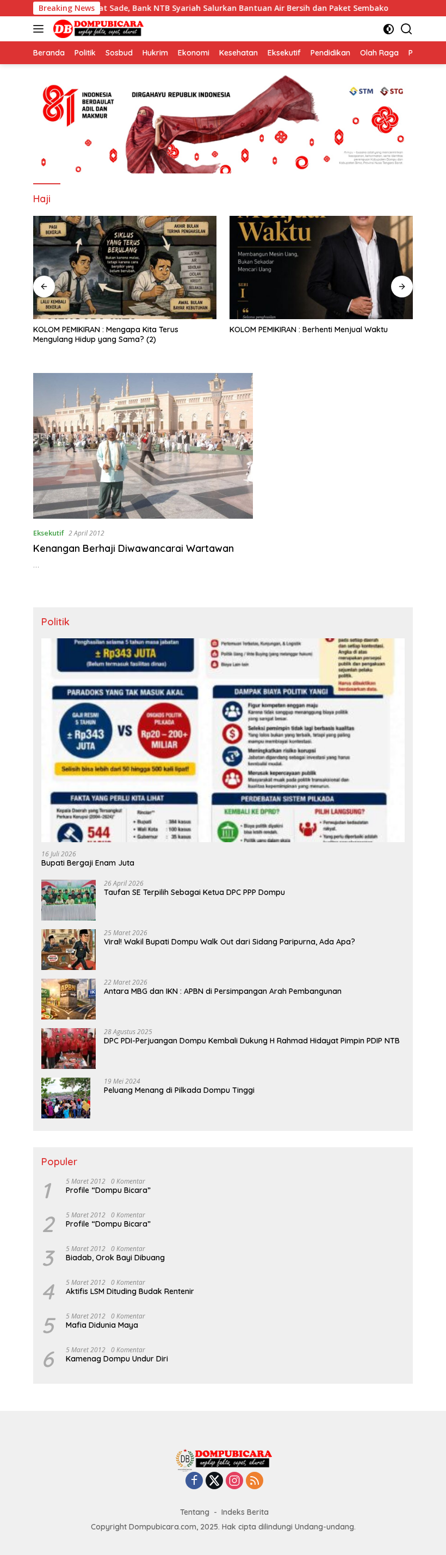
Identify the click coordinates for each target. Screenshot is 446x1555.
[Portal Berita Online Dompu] (97, 29)
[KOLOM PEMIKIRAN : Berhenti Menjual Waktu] (321, 267)
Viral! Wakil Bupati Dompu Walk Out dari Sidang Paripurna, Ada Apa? (229, 942)
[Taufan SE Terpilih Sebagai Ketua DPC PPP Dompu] (68, 900)
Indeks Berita (245, 1512)
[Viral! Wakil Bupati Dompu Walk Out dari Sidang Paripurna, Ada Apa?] (68, 949)
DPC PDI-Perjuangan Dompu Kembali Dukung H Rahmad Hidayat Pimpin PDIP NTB (252, 1041)
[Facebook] (194, 1481)
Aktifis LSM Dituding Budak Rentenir (130, 1291)
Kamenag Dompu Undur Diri (117, 1359)
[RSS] (254, 1481)
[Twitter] (214, 1481)
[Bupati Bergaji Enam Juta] (223, 740)
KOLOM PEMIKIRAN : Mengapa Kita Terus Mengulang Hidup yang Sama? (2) (105, 334)
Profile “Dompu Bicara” (108, 1190)
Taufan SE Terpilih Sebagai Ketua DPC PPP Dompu (194, 892)
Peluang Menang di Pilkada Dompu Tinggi (179, 1090)
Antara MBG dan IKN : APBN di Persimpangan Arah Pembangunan (223, 991)
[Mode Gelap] (388, 29)
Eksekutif (48, 533)
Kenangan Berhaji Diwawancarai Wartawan (133, 548)
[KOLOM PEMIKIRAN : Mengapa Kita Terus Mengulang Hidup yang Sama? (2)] (124, 267)
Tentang (194, 1512)
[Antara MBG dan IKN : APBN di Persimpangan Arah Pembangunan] (68, 999)
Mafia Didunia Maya (102, 1325)
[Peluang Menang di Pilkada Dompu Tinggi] (65, 1098)
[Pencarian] (406, 29)
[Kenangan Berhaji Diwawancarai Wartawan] (143, 446)
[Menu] (40, 29)
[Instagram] (234, 1481)
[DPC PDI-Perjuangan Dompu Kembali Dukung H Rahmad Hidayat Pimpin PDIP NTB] (68, 1048)
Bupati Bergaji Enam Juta (87, 863)
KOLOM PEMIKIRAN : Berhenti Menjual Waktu (309, 329)
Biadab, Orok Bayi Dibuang (115, 1257)
